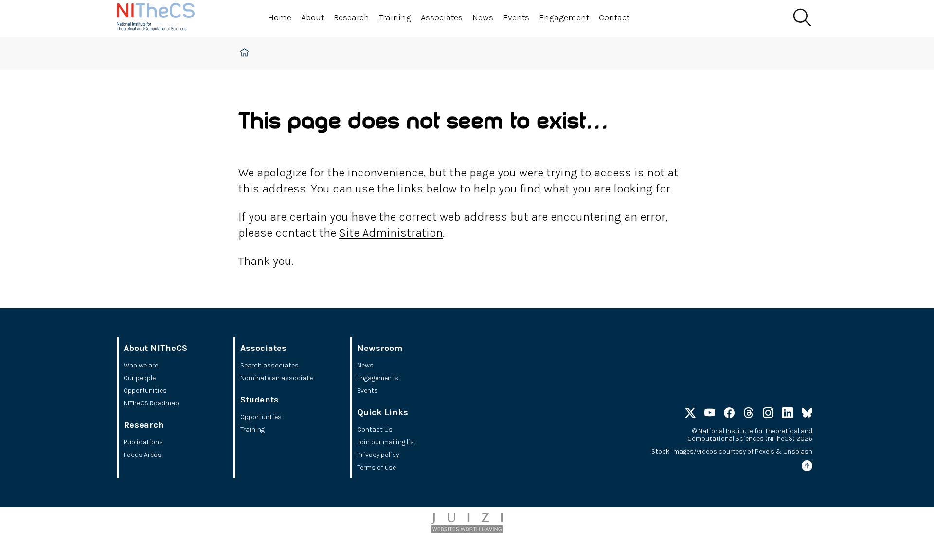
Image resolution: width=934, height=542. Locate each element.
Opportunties (261, 417)
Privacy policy (378, 455)
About (312, 17)
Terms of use (376, 467)
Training (395, 17)
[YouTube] (709, 414)
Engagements (377, 378)
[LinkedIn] (787, 414)
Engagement (564, 17)
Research (351, 17)
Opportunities (145, 390)
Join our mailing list (387, 442)
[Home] (165, 18)
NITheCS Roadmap (151, 403)
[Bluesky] (807, 414)
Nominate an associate (276, 378)
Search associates (269, 365)
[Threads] (748, 414)
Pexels (764, 451)
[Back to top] (807, 467)
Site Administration (391, 233)
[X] (690, 414)
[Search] (801, 18)
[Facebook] (729, 414)
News (482, 17)
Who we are (141, 365)
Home (279, 17)
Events (516, 17)
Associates (442, 17)
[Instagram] (768, 414)
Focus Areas (143, 455)
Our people (140, 378)
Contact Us (375, 429)
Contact (614, 17)
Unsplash (797, 451)
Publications (143, 442)
